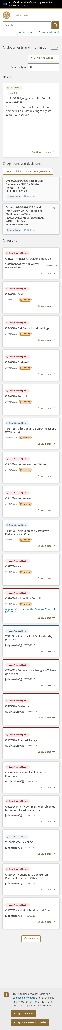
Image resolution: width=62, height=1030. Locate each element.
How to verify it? (18, 5)
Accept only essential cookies (30, 1022)
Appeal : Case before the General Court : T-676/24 (30, 610)
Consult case (44, 273)
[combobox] (43, 58)
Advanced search (50, 31)
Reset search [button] (28, 31)
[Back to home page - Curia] (6, 15)
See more (33, 938)
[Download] (49, 181)
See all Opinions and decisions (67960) (26, 171)
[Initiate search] (55, 25)
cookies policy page (24, 997)
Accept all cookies (24, 1013)
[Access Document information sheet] (54, 181)
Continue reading (41, 152)
